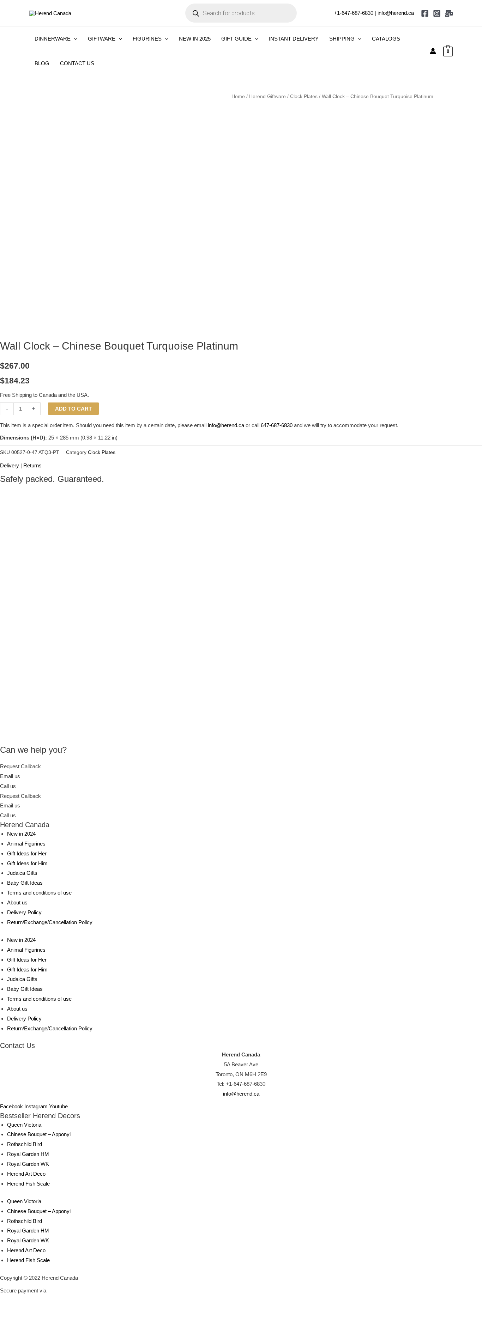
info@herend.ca (396, 13)
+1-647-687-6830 (353, 13)
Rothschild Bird (24, 1144)
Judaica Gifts (22, 873)
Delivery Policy (24, 912)
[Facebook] (425, 13)
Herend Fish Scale (28, 1184)
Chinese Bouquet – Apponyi (39, 1134)
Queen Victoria (24, 1125)
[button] (74, 38)
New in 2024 (21, 834)
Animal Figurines (26, 844)
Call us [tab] (8, 786)
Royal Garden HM (28, 1154)
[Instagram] (437, 13)
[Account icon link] (433, 51)
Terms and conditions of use (39, 893)
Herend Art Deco (26, 1174)
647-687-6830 (277, 425)
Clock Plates (304, 96)
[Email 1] (449, 13)
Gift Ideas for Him (27, 863)
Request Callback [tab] (20, 766)
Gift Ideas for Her (27, 853)
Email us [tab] (10, 776)
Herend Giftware (267, 96)
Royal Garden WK (28, 1164)
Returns (32, 465)
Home (238, 96)
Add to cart (73, 409)
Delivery (9, 465)
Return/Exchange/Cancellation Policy (49, 922)
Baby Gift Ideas (25, 883)
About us (17, 902)
